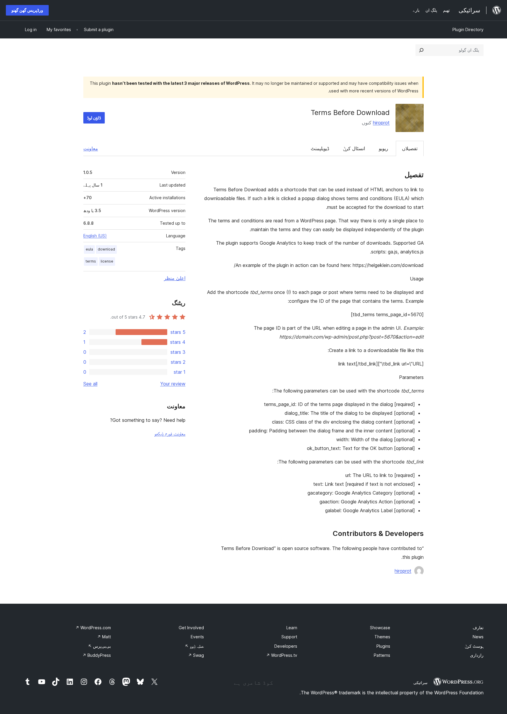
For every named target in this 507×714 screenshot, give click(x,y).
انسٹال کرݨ (354, 148)
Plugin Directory (468, 29)
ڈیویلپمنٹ (320, 148)
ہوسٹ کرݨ (474, 646)
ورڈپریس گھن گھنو (27, 10)
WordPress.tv (281, 655)
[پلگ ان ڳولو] (421, 50)
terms (91, 261)
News (478, 636)
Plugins (383, 646)
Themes (382, 636)
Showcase (380, 627)
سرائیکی (420, 682)
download (106, 249)
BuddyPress (96, 655)
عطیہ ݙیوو (194, 646)
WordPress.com (93, 627)
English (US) (95, 235)
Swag (196, 655)
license (107, 261)
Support (289, 636)
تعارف (478, 627)
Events (197, 636)
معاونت (90, 148)
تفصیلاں (410, 148)
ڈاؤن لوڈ (94, 117)
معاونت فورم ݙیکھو (169, 433)
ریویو (383, 148)
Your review (172, 384)
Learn (291, 627)
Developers (285, 646)
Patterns (382, 655)
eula (89, 249)
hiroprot (381, 123)
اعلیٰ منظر (174, 278)
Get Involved (191, 627)
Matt (104, 636)
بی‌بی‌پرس (99, 646)
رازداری (477, 655)
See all (90, 384)
